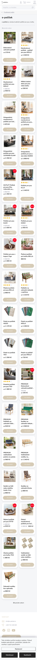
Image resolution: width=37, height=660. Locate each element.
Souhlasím (27, 655)
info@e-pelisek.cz (11, 621)
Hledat (32, 7)
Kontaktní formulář (11, 636)
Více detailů (10, 60)
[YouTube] (13, 630)
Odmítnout (9, 655)
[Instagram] (8, 630)
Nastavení (18, 649)
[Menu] (34, 2)
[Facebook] (3, 630)
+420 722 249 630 (11, 625)
